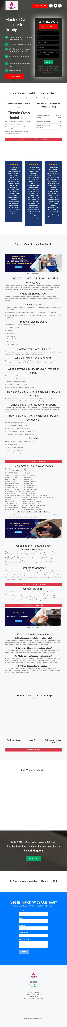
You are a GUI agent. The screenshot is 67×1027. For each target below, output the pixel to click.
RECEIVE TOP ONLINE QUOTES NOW (33, 461)
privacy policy (56, 70)
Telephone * (22, 925)
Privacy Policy (33, 985)
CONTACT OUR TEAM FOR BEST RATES (33, 584)
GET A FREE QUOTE (33, 750)
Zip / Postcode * (24, 932)
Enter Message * (24, 939)
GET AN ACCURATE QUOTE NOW (33, 605)
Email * (21, 918)
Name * (21, 911)
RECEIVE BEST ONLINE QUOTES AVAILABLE (33, 139)
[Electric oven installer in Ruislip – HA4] (33, 975)
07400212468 (41, 6)
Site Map (33, 986)
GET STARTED (33, 858)
